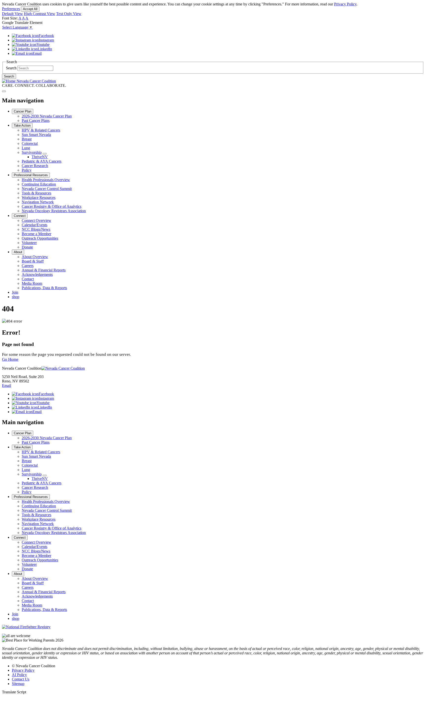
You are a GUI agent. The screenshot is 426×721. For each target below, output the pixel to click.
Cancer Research (35, 166)
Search (11, 68)
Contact (28, 279)
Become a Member (36, 234)
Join (15, 292)
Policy (27, 170)
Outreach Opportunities (40, 238)
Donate (27, 247)
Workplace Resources (38, 197)
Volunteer (29, 243)
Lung (26, 148)
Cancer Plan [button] (22, 111)
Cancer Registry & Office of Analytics (51, 206)
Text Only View (68, 14)
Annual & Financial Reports (44, 270)
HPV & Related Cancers (41, 130)
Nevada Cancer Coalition (36, 81)
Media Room (32, 283)
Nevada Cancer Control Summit (47, 189)
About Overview (35, 257)
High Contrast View (39, 14)
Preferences (11, 9)
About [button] (18, 252)
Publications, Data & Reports (44, 288)
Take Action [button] (22, 125)
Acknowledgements (37, 274)
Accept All (30, 9)
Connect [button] (20, 216)
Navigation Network (38, 202)
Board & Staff (33, 261)
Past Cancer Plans (36, 120)
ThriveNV (40, 157)
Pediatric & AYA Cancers (41, 161)
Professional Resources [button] (31, 175)
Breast (27, 139)
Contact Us (20, 679)
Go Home (10, 359)
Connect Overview (36, 220)
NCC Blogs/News (36, 229)
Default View (12, 14)
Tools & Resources (36, 193)
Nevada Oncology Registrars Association (54, 211)
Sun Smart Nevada (36, 135)
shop (15, 297)
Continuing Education (39, 184)
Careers (28, 266)
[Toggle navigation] (4, 91)
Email (6, 385)
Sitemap (18, 684)
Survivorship (32, 152)
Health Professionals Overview (46, 180)
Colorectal (30, 143)
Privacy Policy (345, 4)
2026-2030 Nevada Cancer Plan (47, 116)
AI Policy (19, 675)
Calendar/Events (34, 225)
